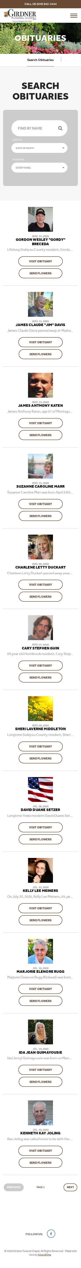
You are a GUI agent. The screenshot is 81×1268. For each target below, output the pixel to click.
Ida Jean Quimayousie (40, 1053)
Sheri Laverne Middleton (40, 729)
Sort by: (17, 139)
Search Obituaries (40, 60)
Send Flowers (45, 273)
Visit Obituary (46, 261)
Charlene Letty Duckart (40, 567)
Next (70, 1187)
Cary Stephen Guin (40, 648)
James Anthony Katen (40, 406)
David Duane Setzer (40, 810)
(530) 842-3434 (47, 4)
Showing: (18, 159)
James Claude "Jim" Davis (40, 325)
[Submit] (60, 128)
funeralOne (44, 1254)
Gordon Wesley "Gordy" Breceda (40, 242)
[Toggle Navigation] (61, 59)
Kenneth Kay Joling (40, 1133)
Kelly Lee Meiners (40, 891)
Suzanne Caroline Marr (40, 487)
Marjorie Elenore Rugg (40, 972)
